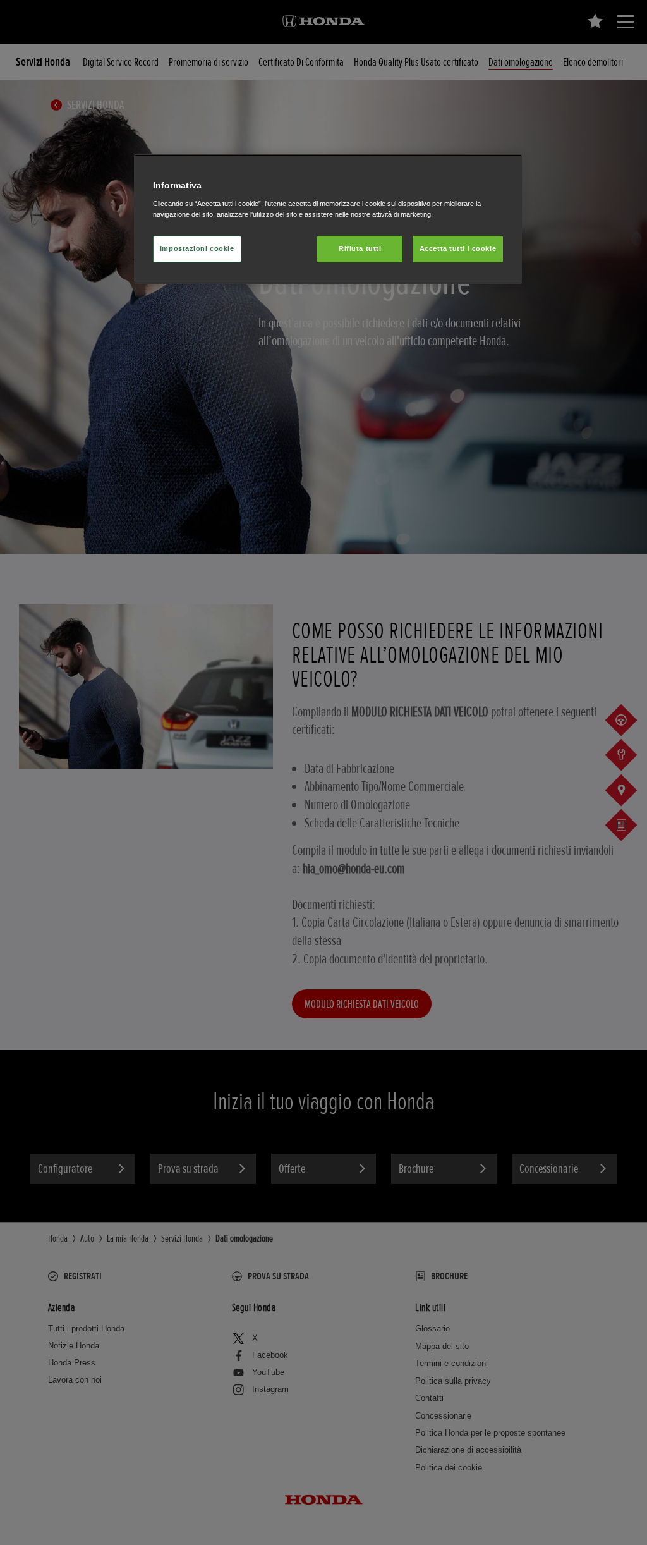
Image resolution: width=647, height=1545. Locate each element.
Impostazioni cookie (197, 248)
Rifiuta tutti (360, 248)
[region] (328, 219)
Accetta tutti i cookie (458, 248)
